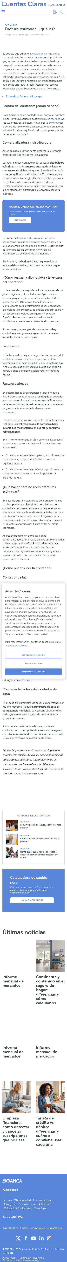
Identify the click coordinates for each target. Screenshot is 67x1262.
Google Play (21, 547)
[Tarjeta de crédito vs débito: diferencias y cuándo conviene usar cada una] (50, 1097)
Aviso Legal (9, 1257)
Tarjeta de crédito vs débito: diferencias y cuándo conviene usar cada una (48, 1131)
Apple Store (38, 547)
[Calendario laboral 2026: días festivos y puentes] (13, 839)
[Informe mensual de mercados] (16, 956)
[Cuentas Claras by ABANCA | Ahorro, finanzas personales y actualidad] (33, 4)
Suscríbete (20, 220)
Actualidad (11, 25)
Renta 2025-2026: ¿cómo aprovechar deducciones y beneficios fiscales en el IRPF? (39, 855)
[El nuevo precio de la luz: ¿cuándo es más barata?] (13, 825)
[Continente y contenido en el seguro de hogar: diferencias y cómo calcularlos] (50, 956)
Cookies (7, 1260)
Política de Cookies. (17, 645)
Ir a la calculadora (32, 900)
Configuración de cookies (33, 655)
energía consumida (49, 118)
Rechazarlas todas (33, 663)
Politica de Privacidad (31, 1257)
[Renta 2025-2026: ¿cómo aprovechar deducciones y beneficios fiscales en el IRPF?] (13, 852)
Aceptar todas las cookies (33, 672)
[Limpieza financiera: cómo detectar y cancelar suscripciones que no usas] (16, 1097)
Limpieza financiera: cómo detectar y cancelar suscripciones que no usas (15, 1129)
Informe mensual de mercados (13, 981)
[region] (33, 631)
